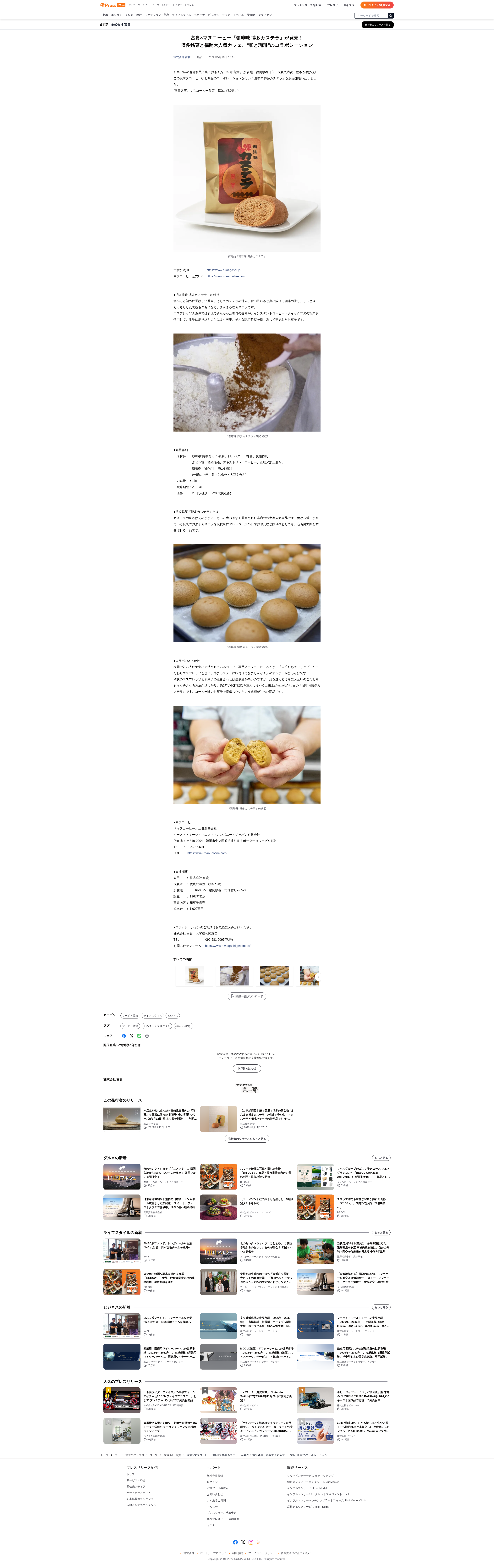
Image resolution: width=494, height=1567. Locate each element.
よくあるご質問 (216, 1500)
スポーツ (199, 14)
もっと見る (381, 1157)
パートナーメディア (139, 1492)
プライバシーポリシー (261, 1553)
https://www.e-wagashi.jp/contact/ (227, 945)
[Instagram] (251, 1542)
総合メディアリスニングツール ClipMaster (313, 1481)
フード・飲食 (130, 1015)
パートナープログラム (213, 1553)
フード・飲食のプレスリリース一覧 (136, 1455)
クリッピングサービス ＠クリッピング (310, 1475)
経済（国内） (183, 1026)
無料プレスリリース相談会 (223, 1518)
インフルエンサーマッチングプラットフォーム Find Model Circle (326, 1500)
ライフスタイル (181, 14)
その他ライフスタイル (156, 1026)
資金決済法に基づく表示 (295, 1553)
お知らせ (212, 1506)
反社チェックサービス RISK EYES (308, 1506)
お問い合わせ (247, 1068)
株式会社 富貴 (181, 57)
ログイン (212, 1481)
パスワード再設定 (217, 1488)
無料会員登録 (215, 1475)
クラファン (265, 14)
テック (226, 14)
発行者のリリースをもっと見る (247, 1138)
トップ (104, 1455)
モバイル (238, 14)
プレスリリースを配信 (307, 5)
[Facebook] (124, 1036)
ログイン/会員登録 (379, 5)
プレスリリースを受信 (340, 5)
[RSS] (258, 1542)
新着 (105, 14)
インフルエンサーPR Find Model (307, 1488)
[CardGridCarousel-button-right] (319, 977)
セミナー (212, 1525)
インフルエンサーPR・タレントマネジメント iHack (318, 1494)
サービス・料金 (136, 1480)
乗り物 (251, 14)
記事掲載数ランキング (140, 1498)
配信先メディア (136, 1486)
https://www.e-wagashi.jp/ (223, 270)
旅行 (139, 14)
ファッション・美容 (157, 14)
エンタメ (116, 14)
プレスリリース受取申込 (222, 1512)
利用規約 (237, 1553)
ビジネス (213, 14)
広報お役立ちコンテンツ (141, 1505)
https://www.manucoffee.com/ (226, 276)
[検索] (391, 16)
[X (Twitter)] (132, 1036)
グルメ (129, 14)
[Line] (139, 1036)
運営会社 (189, 1553)
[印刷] (147, 1036)
